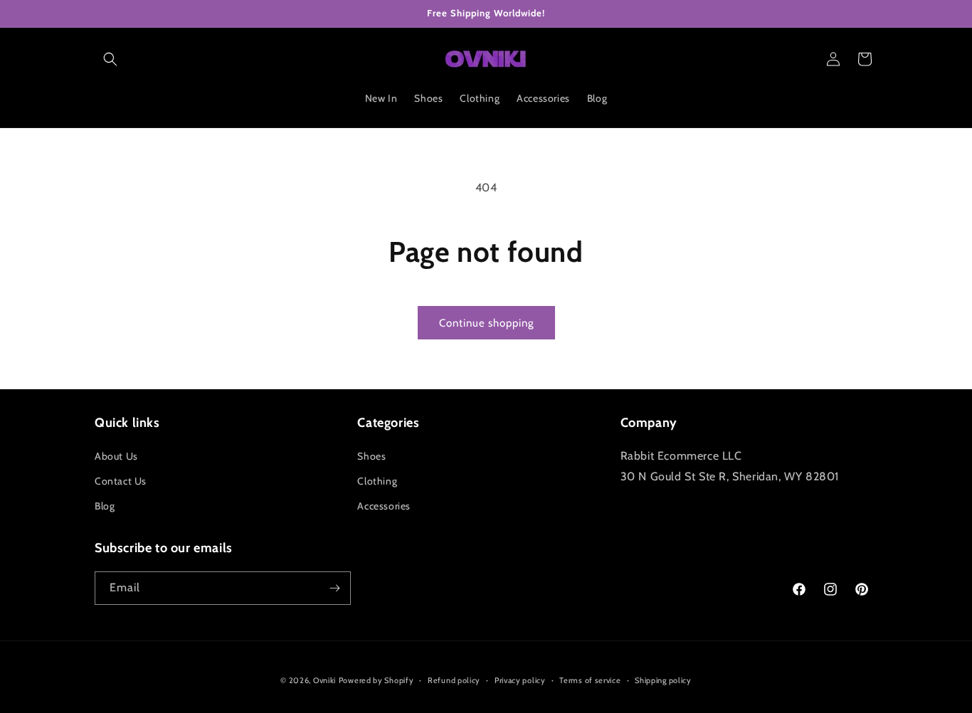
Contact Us (121, 481)
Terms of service (589, 680)
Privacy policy (520, 680)
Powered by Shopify (376, 680)
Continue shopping (486, 323)
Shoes (371, 456)
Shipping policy (663, 680)
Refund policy (454, 680)
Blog (105, 506)
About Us (116, 456)
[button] (110, 59)
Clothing (377, 481)
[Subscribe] (334, 588)
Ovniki (324, 680)
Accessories (384, 506)
